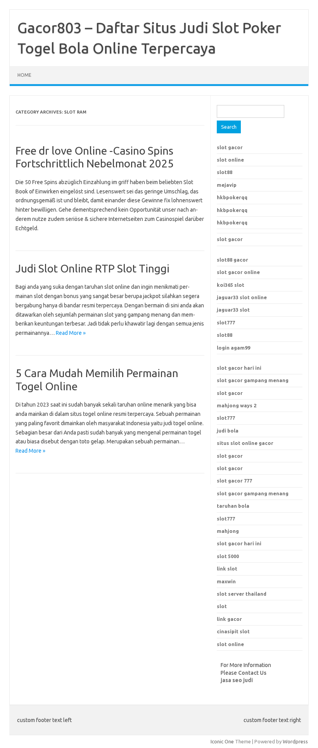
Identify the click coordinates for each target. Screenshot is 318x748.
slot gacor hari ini (239, 368)
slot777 (226, 322)
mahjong (228, 531)
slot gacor (230, 147)
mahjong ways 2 (236, 405)
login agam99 (233, 347)
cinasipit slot (233, 631)
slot (222, 606)
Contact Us (252, 673)
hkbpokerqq (232, 197)
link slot (227, 568)
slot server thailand (241, 593)
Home (24, 75)
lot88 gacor (232, 259)
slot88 (224, 172)
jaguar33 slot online (242, 297)
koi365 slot (230, 285)
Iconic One (222, 741)
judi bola (227, 430)
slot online (230, 159)
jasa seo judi (237, 680)
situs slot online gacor (245, 443)
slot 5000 (228, 556)
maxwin (226, 581)
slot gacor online (238, 272)
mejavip (227, 185)
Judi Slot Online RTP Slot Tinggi (92, 268)
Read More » (71, 333)
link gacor (229, 619)
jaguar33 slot (233, 309)
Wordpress (295, 741)
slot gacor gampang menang (253, 380)
